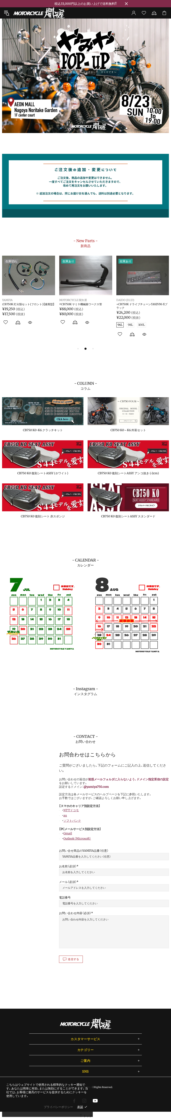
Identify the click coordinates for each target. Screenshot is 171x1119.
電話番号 (65, 897)
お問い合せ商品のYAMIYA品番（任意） (83, 851)
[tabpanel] (85, 76)
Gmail (67, 833)
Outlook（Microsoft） (77, 838)
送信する (73, 959)
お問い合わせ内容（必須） (75, 913)
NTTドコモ (71, 810)
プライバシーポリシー (58, 1107)
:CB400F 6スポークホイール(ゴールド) (26, 304)
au (65, 815)
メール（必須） (68, 882)
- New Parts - (85, 243)
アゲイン (7, 300)
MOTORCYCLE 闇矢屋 (39, 13)
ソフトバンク (72, 821)
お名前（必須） (68, 866)
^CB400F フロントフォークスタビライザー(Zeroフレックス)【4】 (141, 306)
